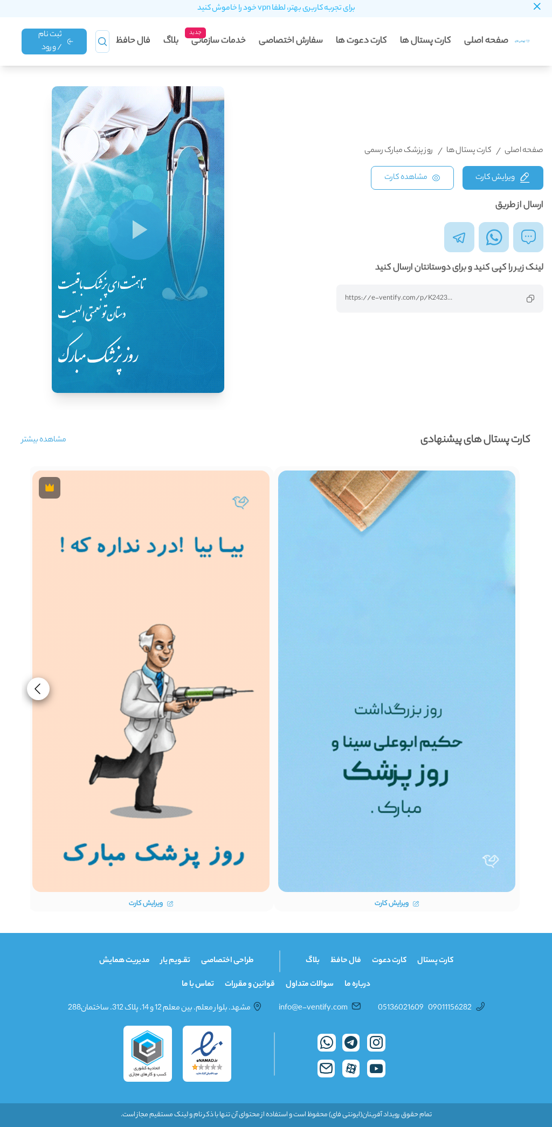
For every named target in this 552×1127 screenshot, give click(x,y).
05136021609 (401, 1008)
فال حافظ (133, 41)
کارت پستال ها (425, 41)
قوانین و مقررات (250, 984)
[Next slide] (38, 688)
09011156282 (450, 1008)
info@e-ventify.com (313, 1008)
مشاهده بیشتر (44, 440)
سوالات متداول (310, 984)
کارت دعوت (389, 961)
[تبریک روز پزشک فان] (151, 681)
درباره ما (357, 984)
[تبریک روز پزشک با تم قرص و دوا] (397, 681)
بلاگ (170, 41)
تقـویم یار (175, 961)
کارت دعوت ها (361, 41)
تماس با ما (198, 984)
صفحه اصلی (486, 41)
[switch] (138, 229)
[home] (522, 41)
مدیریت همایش (124, 961)
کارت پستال (435, 961)
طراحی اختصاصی (227, 961)
